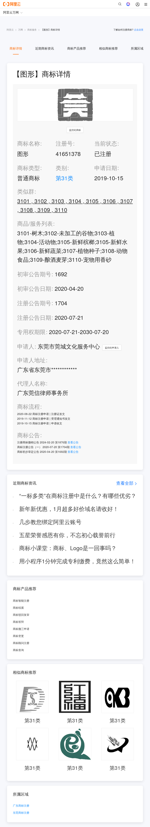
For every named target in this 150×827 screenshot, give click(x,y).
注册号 (64, 143)
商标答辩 (18, 622)
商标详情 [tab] (16, 48)
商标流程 (28, 406)
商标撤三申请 (21, 629)
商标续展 (18, 608)
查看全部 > (126, 483)
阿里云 (10, 29)
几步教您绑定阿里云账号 (50, 522)
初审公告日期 (34, 288)
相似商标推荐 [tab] (108, 48)
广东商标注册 (21, 805)
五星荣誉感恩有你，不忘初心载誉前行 (67, 535)
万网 (20, 29)
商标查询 (18, 650)
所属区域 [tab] (137, 48)
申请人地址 (31, 360)
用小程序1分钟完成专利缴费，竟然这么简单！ (77, 561)
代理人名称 (31, 383)
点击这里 (138, 29)
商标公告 (28, 435)
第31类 (64, 178)
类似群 (25, 191)
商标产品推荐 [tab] (76, 48)
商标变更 (18, 636)
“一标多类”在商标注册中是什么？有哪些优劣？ (77, 495)
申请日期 (105, 168)
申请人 (25, 346)
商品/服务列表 (35, 223)
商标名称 (28, 143)
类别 (61, 168)
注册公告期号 (34, 303)
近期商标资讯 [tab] (44, 48)
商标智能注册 (21, 600)
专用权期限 (31, 332)
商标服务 (32, 29)
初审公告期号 (34, 274)
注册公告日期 (34, 317)
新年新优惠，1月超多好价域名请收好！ (69, 509)
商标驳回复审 (21, 615)
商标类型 (28, 168)
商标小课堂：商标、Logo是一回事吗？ (68, 548)
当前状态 (105, 143)
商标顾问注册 (21, 643)
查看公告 (73, 442)
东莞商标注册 (21, 812)
